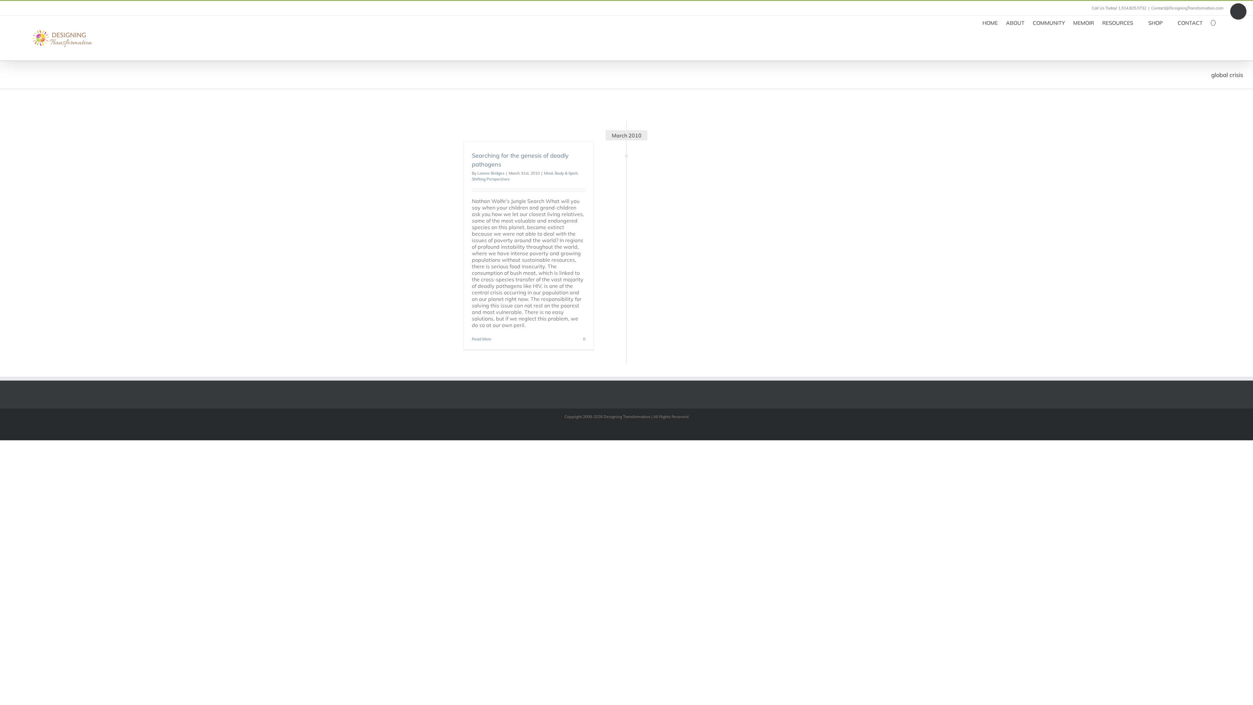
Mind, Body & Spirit (561, 173)
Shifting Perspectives (491, 179)
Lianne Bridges (490, 173)
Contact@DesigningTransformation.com (1187, 8)
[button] (1213, 22)
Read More (481, 339)
